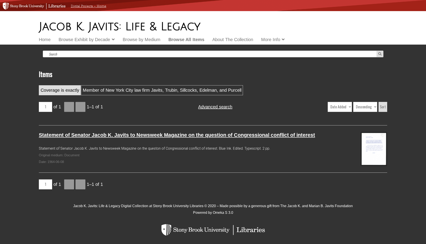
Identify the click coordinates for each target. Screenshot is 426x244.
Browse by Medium (141, 39)
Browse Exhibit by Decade (84, 39)
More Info (270, 39)
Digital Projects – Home (88, 6)
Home (45, 39)
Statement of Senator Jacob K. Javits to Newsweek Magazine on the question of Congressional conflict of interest (177, 135)
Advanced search (215, 106)
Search (380, 54)
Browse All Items (186, 39)
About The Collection (232, 39)
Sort (383, 106)
